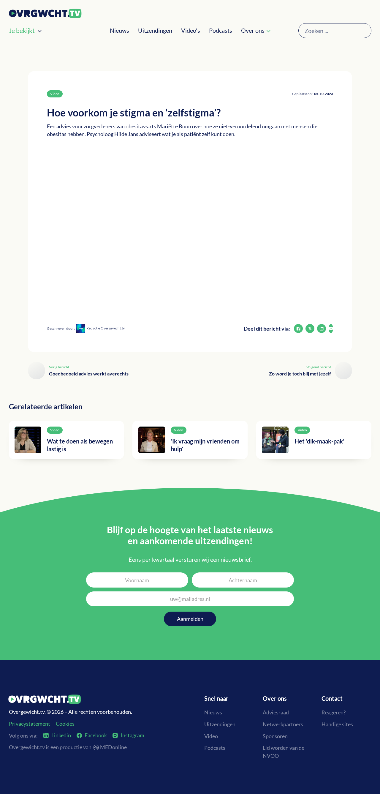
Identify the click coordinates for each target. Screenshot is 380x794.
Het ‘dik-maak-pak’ (319, 441)
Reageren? (334, 712)
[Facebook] (298, 328)
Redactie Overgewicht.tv (105, 328)
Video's (190, 30)
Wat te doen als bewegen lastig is (80, 445)
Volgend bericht (318, 367)
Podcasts (220, 30)
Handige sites (337, 724)
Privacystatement (29, 723)
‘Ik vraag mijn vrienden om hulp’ (205, 445)
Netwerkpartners (283, 724)
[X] (309, 328)
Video (211, 736)
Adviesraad (276, 712)
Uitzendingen (155, 30)
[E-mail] (331, 328)
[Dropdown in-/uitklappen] (39, 31)
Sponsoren (275, 736)
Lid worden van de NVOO (283, 751)
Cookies (65, 723)
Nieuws (119, 30)
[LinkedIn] (321, 328)
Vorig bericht (59, 367)
